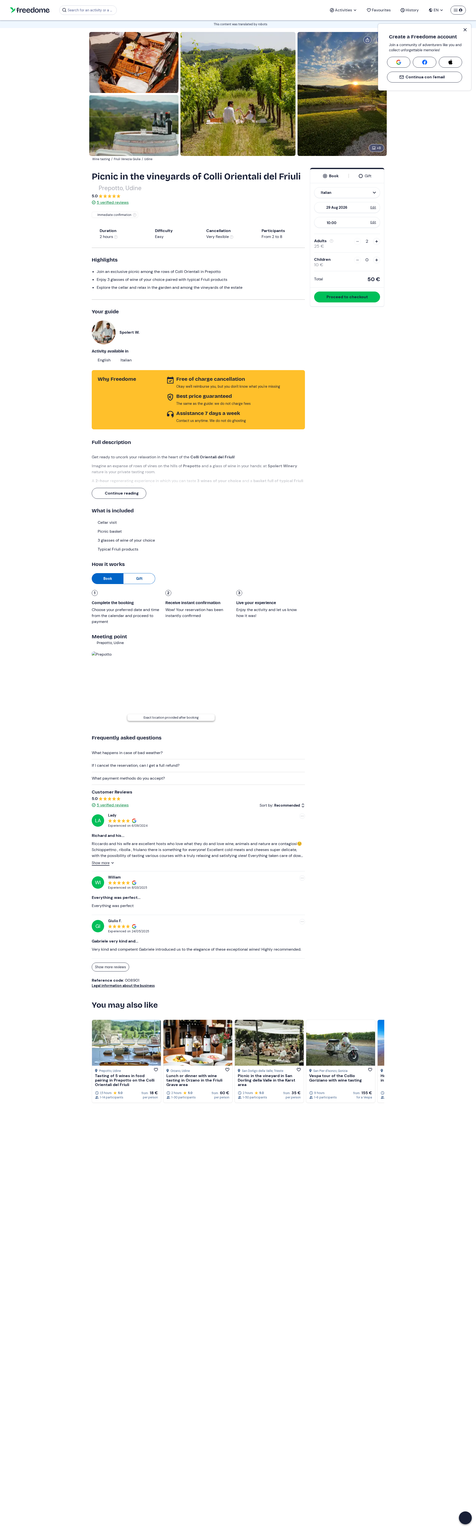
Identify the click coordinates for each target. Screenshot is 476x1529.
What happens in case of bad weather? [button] (127, 752)
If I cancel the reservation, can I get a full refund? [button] (135, 765)
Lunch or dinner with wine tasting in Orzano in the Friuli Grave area (194, 1080)
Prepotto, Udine (120, 188)
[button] (465, 1517)
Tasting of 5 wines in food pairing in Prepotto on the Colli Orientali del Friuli (124, 1080)
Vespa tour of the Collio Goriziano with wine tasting (335, 1078)
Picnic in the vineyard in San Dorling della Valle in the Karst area (266, 1080)
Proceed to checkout (347, 296)
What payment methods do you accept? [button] (128, 778)
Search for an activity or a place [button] (91, 10)
